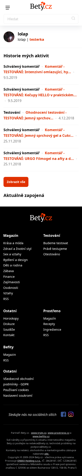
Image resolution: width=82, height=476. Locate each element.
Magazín (10, 235)
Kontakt (8, 335)
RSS (6, 299)
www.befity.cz (41, 436)
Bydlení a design (15, 260)
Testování (11, 112)
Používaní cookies (16, 390)
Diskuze (9, 324)
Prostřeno (52, 310)
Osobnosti (10, 288)
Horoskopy (11, 318)
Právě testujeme (55, 249)
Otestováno (51, 254)
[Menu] (7, 7)
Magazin (9, 354)
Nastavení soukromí (17, 395)
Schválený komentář (21, 66)
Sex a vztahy (12, 254)
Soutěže (9, 329)
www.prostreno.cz (58, 432)
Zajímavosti (11, 282)
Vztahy (8, 293)
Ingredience (52, 329)
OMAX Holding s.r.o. (29, 460)
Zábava (8, 271)
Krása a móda (13, 243)
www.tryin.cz (38, 432)
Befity (8, 347)
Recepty (49, 324)
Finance (9, 276)
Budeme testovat (55, 243)
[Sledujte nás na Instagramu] (69, 414)
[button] (73, 19)
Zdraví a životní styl (17, 249)
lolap (23, 34)
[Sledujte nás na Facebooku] (62, 414)
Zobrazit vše (16, 182)
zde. (46, 453)
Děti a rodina (12, 265)
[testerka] (8, 36)
